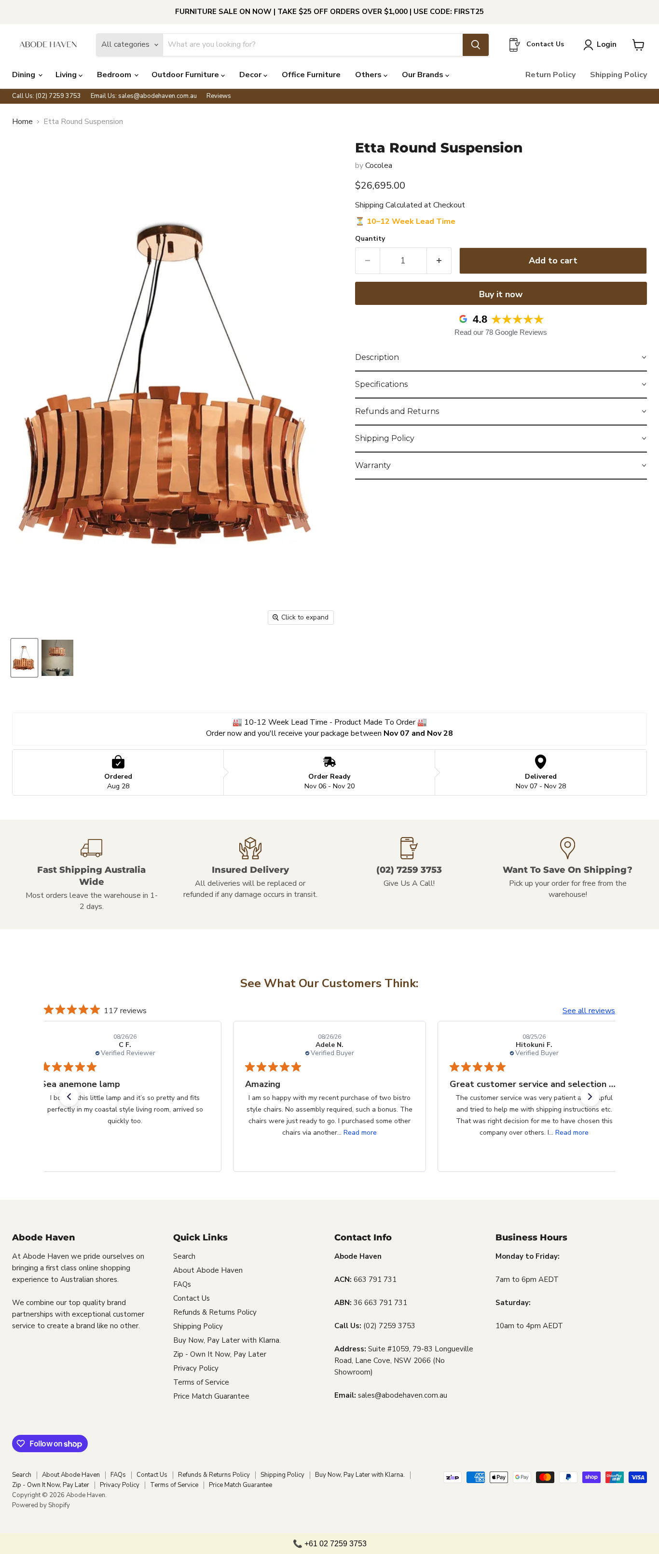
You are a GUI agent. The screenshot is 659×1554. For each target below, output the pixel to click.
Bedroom (115, 74)
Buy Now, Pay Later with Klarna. (227, 1340)
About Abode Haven (208, 1270)
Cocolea (378, 165)
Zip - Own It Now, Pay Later (219, 1354)
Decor (251, 74)
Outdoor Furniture (186, 74)
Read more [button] (360, 1132)
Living (67, 74)
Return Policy (550, 74)
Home (22, 121)
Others (369, 74)
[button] (501, 357)
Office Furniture (311, 74)
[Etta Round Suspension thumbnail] (24, 658)
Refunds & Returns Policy (215, 1312)
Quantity (370, 239)
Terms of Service (201, 1382)
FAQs (182, 1284)
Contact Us (191, 1298)
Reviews (218, 96)
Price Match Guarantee (211, 1396)
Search (184, 1256)
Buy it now (500, 294)
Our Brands (423, 74)
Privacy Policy (196, 1368)
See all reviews (589, 1010)
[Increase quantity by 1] (439, 261)
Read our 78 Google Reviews (500, 332)
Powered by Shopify (41, 1505)
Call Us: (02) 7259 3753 (46, 96)
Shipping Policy (618, 74)
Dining (24, 74)
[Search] (476, 45)
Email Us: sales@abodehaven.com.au (144, 96)
